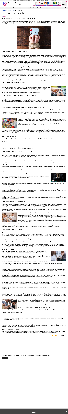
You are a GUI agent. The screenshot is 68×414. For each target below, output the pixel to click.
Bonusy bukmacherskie (15, 7)
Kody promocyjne (25, 7)
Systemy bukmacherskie (41, 7)
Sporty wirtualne (33, 7)
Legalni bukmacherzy (6, 7)
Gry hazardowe (51, 7)
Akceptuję (34, 412)
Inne (55, 7)
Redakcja (4, 15)
